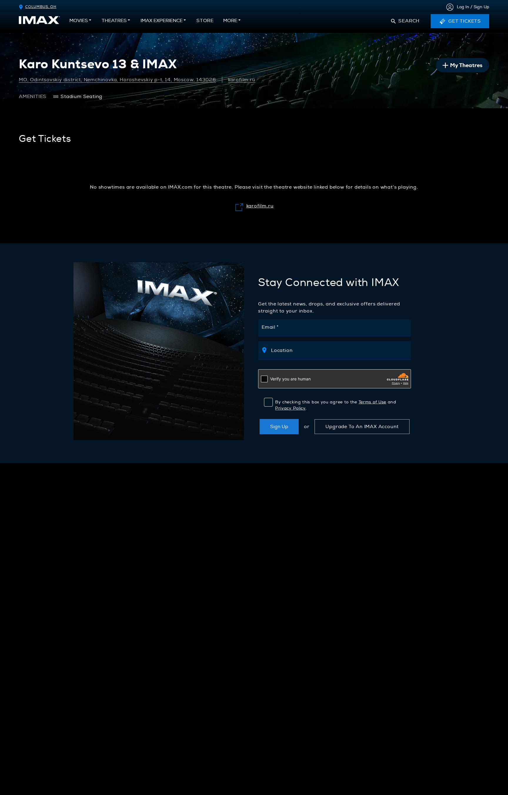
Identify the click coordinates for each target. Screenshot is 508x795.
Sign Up (279, 427)
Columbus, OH (40, 7)
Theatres (114, 21)
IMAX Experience (162, 21)
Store (205, 22)
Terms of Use (372, 402)
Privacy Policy (290, 408)
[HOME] (39, 20)
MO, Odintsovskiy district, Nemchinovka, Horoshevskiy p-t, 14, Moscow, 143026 (117, 80)
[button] (405, 21)
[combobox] (337, 350)
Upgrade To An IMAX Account (362, 427)
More (230, 21)
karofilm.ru (241, 80)
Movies (78, 21)
